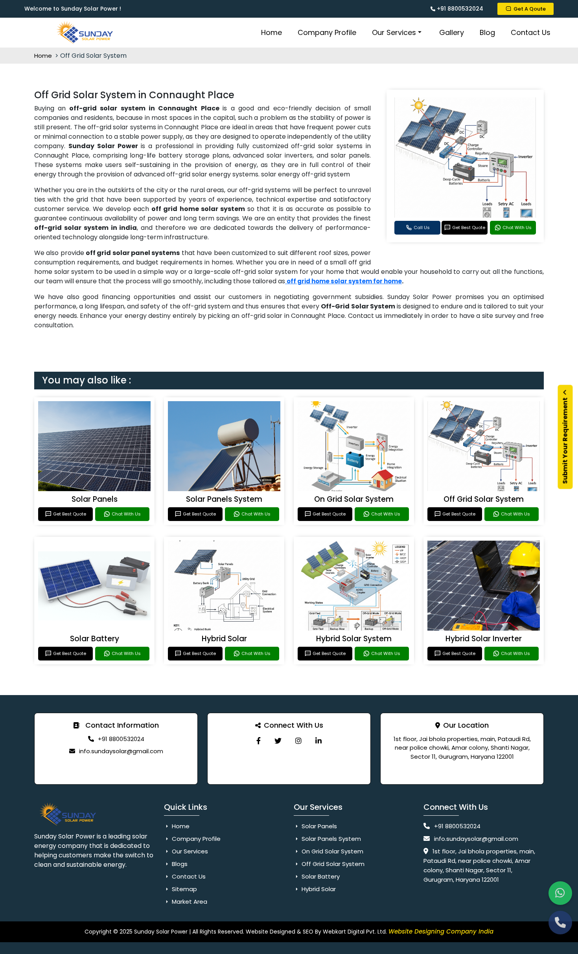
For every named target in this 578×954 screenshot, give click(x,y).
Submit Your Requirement (565, 440)
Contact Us (530, 32)
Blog (487, 32)
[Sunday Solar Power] (258, 741)
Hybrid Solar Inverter (483, 638)
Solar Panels (95, 499)
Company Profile (327, 32)
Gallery (451, 32)
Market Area (188, 901)
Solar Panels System (224, 499)
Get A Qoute (530, 9)
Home (271, 32)
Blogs (179, 864)
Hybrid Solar (224, 638)
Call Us (422, 227)
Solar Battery (94, 638)
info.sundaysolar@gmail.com (121, 751)
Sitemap (183, 889)
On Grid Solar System (354, 499)
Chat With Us (517, 227)
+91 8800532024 (459, 9)
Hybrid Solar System (354, 638)
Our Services (394, 32)
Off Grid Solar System (484, 499)
